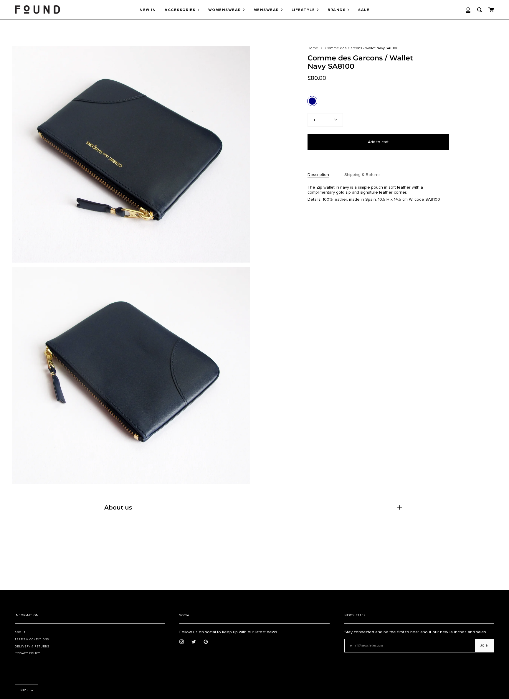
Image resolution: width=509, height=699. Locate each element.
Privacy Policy (27, 653)
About (20, 632)
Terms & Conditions (32, 639)
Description (318, 174)
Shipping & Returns (362, 174)
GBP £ (24, 690)
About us (118, 507)
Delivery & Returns (32, 646)
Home (313, 48)
